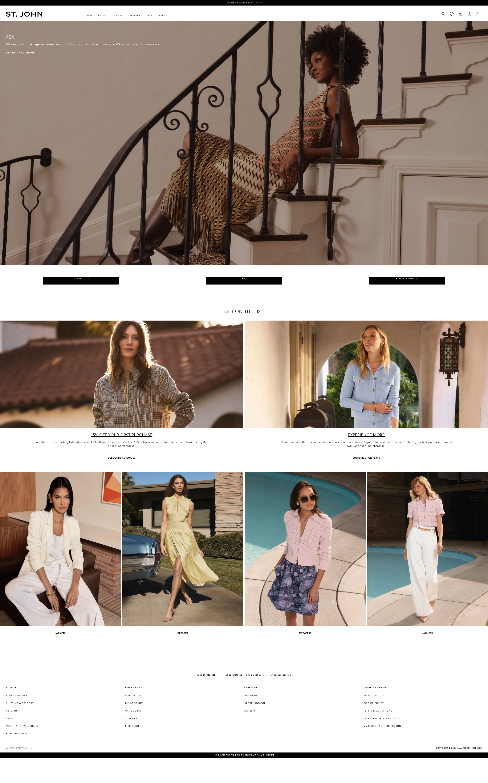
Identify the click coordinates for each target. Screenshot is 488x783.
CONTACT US (81, 278)
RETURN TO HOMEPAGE (20, 52)
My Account (134, 703)
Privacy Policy (374, 695)
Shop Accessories (280, 674)
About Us (251, 695)
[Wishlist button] (452, 14)
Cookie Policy (374, 703)
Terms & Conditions (378, 710)
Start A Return (16, 695)
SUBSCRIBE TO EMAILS (121, 457)
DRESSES (182, 633)
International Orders (22, 726)
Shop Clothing (234, 674)
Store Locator (255, 703)
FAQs (9, 718)
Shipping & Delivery (20, 703)
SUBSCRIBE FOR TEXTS (366, 457)
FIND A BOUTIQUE (407, 278)
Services (131, 718)
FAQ (244, 278)
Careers (250, 710)
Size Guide (132, 726)
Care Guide (133, 710)
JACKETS (60, 633)
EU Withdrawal (17, 733)
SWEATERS (305, 633)
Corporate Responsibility (382, 718)
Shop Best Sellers (256, 674)
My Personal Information (382, 726)
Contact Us (133, 695)
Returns (12, 710)
